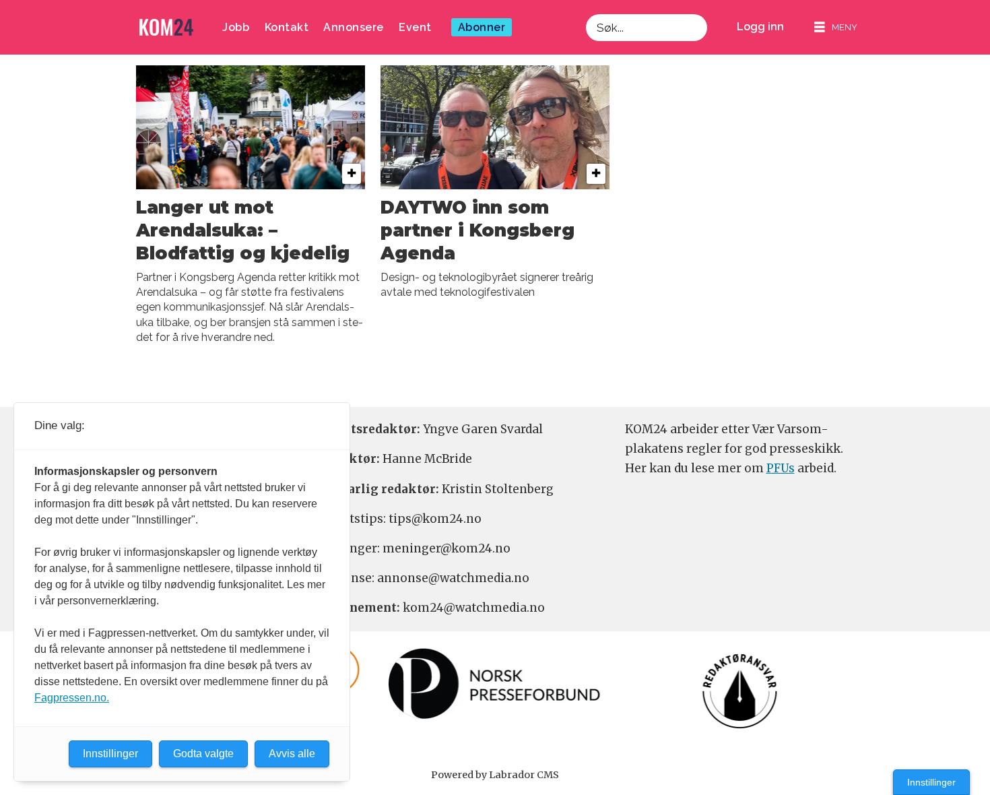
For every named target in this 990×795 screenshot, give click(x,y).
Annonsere (353, 27)
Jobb (235, 27)
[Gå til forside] (166, 27)
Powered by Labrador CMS (495, 775)
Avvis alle (292, 753)
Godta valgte (203, 753)
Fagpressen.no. (71, 697)
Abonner (482, 27)
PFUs (780, 468)
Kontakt (287, 27)
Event (415, 27)
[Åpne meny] (835, 27)
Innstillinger (931, 782)
